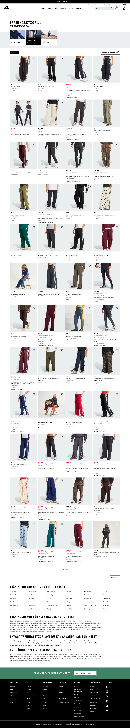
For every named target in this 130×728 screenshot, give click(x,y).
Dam (49, 8)
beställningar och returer (92, 4)
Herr (43, 8)
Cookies (58, 724)
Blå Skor (49, 598)
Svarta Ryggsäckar (90, 605)
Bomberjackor (14, 605)
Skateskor (87, 595)
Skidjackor (69, 598)
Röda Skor (69, 605)
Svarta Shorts (107, 602)
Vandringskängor (89, 602)
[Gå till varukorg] (124, 8)
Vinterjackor (13, 591)
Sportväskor (32, 591)
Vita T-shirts (51, 591)
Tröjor (30, 602)
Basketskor (106, 598)
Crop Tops (13, 602)
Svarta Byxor (51, 595)
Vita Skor (68, 591)
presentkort (102, 4)
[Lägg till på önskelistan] (34, 58)
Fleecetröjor (106, 591)
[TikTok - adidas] (113, 706)
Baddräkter (32, 595)
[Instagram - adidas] (113, 691)
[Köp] (6, 7)
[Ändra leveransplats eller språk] (124, 5)
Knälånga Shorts (33, 609)
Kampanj (79, 8)
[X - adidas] (113, 696)
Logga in (120, 4)
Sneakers (63, 8)
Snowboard (31, 598)
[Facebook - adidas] (113, 687)
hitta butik (78, 4)
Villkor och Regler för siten (78, 724)
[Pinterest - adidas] (113, 701)
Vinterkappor (88, 598)
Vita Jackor (106, 595)
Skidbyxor (69, 602)
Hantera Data (52, 724)
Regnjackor (50, 609)
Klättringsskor (88, 609)
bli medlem (109, 4)
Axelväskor (69, 609)
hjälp (83, 4)
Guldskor (50, 602)
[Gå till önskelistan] (120, 8)
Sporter (71, 8)
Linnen (12, 609)
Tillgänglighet (90, 724)
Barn (55, 8)
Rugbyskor (87, 591)
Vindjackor (31, 605)
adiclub (115, 4)
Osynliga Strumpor (53, 605)
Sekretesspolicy (65, 724)
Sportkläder (69, 595)
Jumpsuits (13, 595)
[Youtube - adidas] (113, 711)
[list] (55, 52)
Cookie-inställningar (42, 724)
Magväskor (13, 598)
